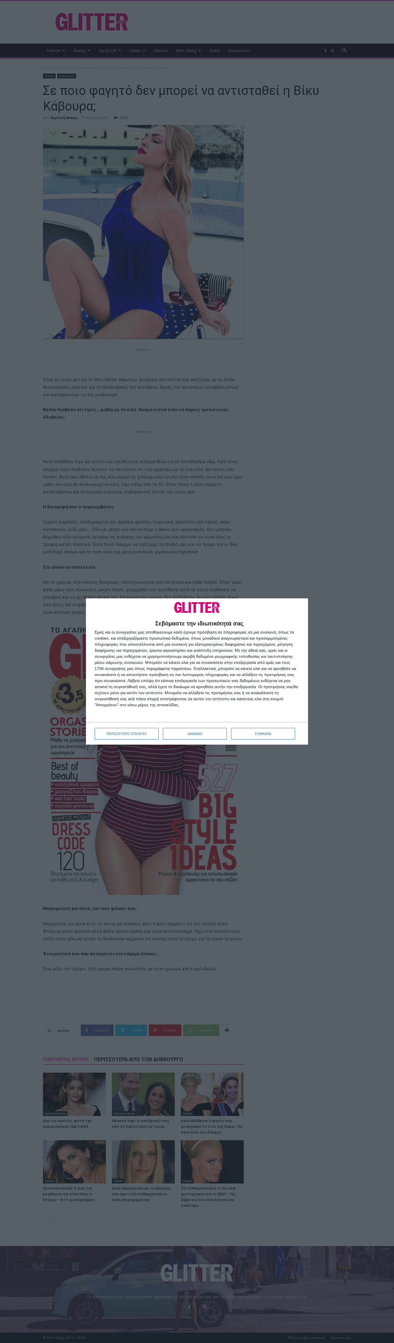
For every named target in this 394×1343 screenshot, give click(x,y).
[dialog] (197, 671)
